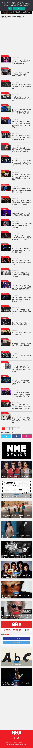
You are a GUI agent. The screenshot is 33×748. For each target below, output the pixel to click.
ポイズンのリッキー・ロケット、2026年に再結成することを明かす (21, 99)
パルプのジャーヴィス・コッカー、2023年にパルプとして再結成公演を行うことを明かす (21, 238)
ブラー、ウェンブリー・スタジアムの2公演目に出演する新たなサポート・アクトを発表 (21, 202)
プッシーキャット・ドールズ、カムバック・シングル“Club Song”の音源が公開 (21, 62)
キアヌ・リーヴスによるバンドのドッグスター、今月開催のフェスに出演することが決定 (21, 150)
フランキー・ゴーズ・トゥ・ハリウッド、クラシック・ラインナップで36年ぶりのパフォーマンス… (21, 163)
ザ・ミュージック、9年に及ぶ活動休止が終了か (21, 333)
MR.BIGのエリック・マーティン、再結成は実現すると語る (21, 214)
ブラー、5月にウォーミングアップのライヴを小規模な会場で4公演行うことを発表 (21, 190)
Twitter (17, 642)
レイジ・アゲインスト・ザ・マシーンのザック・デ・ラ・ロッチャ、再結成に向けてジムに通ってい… (21, 368)
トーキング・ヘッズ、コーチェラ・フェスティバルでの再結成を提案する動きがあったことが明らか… (21, 124)
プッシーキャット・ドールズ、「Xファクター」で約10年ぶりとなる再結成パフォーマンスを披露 (21, 419)
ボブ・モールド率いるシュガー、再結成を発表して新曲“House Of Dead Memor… (21, 74)
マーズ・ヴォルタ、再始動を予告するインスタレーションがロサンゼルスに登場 (21, 250)
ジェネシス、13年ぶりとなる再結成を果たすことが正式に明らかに (21, 345)
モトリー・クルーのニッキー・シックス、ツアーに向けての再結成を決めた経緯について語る (21, 406)
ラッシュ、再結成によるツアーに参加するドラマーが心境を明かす (21, 86)
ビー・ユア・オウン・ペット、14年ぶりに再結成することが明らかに (21, 262)
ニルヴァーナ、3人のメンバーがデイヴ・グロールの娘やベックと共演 (21, 382)
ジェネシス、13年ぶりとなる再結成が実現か (21, 356)
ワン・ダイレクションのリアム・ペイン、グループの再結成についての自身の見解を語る (21, 394)
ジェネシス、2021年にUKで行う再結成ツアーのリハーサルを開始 (22, 311)
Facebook (17, 638)
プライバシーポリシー (19, 8)
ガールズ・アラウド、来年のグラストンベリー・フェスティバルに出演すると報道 (21, 137)
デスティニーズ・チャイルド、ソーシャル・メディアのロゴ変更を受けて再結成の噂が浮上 (21, 287)
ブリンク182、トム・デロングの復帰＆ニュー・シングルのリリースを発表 (22, 225)
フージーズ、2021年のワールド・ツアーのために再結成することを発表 (21, 275)
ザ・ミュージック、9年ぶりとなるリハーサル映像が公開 (21, 323)
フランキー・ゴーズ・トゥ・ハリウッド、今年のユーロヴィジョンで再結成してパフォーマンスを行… (21, 177)
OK (10, 8)
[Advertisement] (16, 37)
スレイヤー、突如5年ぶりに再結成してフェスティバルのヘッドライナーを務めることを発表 (21, 111)
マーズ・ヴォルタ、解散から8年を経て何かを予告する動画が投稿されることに (21, 299)
